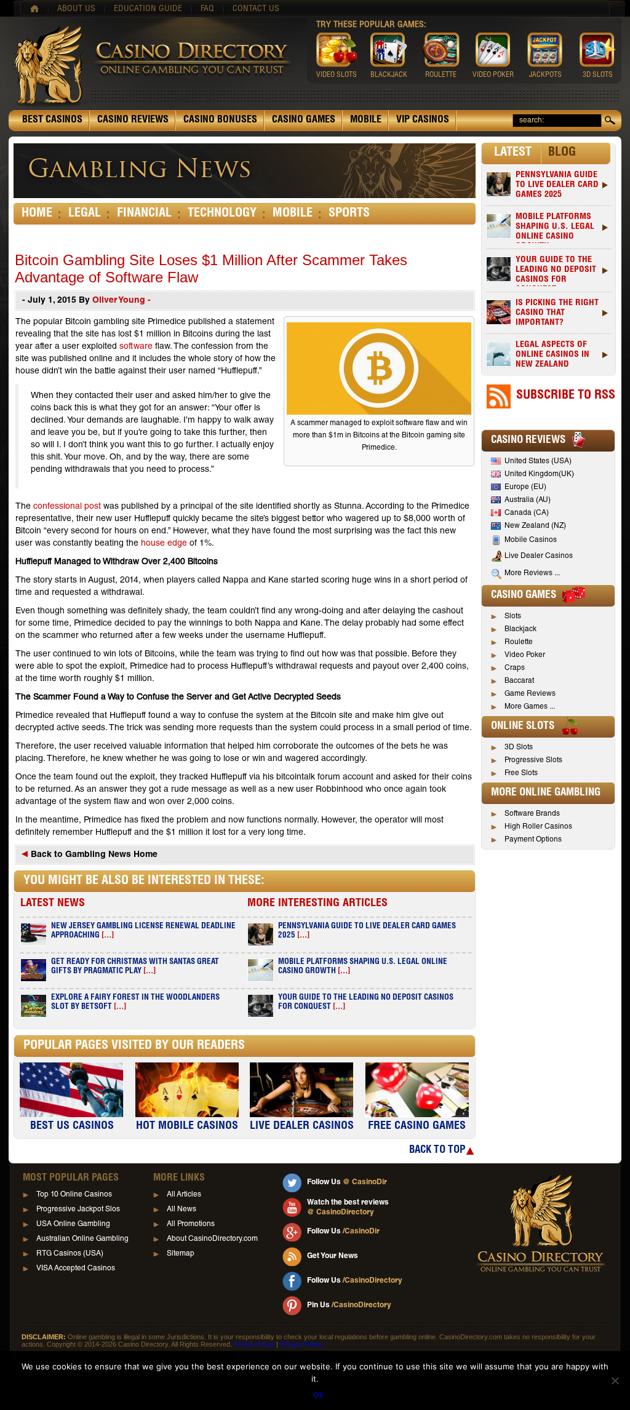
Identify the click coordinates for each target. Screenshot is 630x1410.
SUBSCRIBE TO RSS (565, 396)
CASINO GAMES (303, 120)
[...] (108, 936)
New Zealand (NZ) (535, 526)
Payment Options (533, 839)
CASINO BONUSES (220, 120)
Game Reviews (530, 694)
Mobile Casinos (530, 540)
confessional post (67, 507)
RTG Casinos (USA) (69, 1253)
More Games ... (529, 707)
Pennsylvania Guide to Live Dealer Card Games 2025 (557, 185)
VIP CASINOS (422, 120)
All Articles (184, 1194)
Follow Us (347, 1182)
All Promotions (191, 1224)
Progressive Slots (533, 760)
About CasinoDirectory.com (212, 1239)
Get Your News (332, 1256)
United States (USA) (538, 461)
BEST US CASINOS (72, 1126)
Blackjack (520, 629)
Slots (512, 616)
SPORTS (349, 214)
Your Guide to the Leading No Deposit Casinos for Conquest (556, 271)
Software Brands (532, 814)
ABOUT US (76, 9)
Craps (514, 668)
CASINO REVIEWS (133, 120)
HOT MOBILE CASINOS (187, 1126)
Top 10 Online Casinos (74, 1194)
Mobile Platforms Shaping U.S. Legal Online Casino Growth (555, 228)
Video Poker (524, 655)
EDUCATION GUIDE (148, 9)
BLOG (562, 153)
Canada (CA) (526, 513)
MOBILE (365, 120)
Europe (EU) (525, 487)
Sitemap (180, 1253)
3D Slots (518, 747)
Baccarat (519, 681)
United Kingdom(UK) (539, 474)
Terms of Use (254, 1344)
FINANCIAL (144, 214)
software (136, 347)
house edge (164, 544)
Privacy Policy (301, 1344)
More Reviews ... (532, 573)
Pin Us (349, 1305)
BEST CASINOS (52, 120)
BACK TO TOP (437, 1150)
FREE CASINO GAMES (417, 1126)
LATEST (513, 153)
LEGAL (84, 214)
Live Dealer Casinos (538, 556)
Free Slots (521, 773)
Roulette (518, 642)
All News (181, 1209)
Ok (318, 1395)
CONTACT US (256, 9)
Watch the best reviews (348, 1207)
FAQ (207, 9)
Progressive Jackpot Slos (78, 1209)
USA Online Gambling (73, 1224)
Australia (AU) (527, 500)
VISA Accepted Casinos (75, 1268)
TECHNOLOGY (222, 214)
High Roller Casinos (538, 826)
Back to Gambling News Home (93, 855)
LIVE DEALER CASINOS (302, 1126)
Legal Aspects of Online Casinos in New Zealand (552, 355)
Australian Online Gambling (82, 1239)
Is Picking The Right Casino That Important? (557, 313)
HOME (37, 214)
